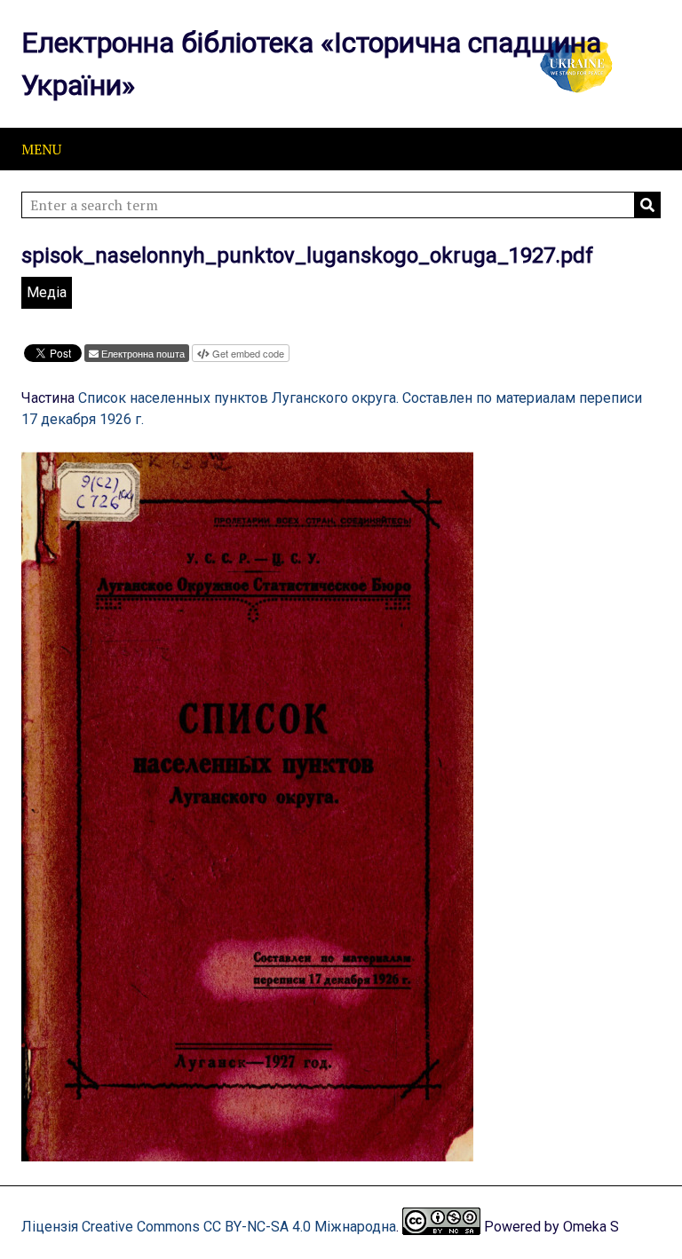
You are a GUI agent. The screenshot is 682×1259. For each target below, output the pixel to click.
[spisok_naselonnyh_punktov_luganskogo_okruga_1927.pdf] (247, 1153)
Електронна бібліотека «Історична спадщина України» (311, 64)
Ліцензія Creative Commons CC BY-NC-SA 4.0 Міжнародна (208, 1226)
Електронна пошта (143, 353)
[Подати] (647, 205)
